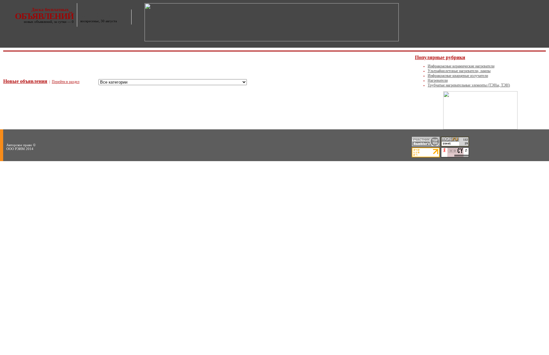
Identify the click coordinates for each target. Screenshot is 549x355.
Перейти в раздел (65, 81)
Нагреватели (438, 80)
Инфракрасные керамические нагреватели (461, 66)
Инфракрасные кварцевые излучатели (458, 75)
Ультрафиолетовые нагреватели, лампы (459, 71)
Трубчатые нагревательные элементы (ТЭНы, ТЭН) (469, 85)
